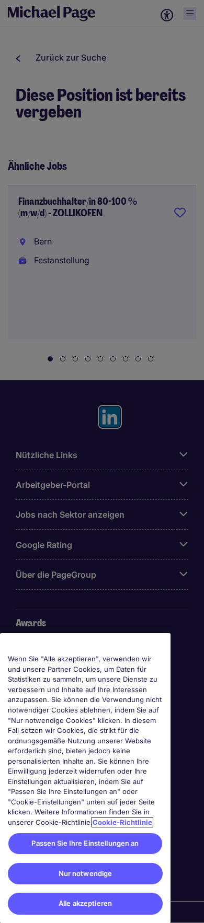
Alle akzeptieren (85, 903)
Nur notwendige (85, 873)
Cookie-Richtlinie (122, 822)
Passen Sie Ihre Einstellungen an (85, 843)
